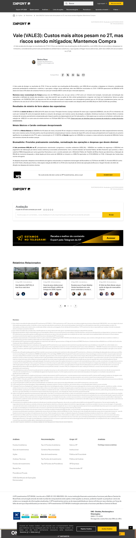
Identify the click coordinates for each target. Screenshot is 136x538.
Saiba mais (34, 532)
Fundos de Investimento (21, 464)
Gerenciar (23, 532)
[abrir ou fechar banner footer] (131, 527)
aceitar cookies (107, 529)
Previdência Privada (20, 473)
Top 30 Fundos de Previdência (52, 464)
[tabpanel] (26, 283)
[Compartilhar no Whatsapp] (73, 75)
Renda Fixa (17, 468)
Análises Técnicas (19, 459)
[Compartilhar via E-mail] (83, 75)
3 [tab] (71, 306)
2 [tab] (68, 306)
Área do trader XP (75, 468)
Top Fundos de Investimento (51, 459)
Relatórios (29, 15)
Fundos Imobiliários (20, 445)
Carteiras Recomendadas (50, 450)
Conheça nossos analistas (107, 445)
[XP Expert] (21, 3)
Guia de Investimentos (21, 450)
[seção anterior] (60, 305)
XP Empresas (74, 464)
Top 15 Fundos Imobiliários (50, 445)
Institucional (73, 450)
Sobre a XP (73, 445)
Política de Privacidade (77, 454)
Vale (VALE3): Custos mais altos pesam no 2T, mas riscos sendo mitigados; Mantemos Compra (65, 15)
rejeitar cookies (86, 529)
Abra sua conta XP (116, 3)
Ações (20, 15)
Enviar (111, 215)
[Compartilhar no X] (68, 75)
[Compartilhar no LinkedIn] (78, 75)
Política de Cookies (76, 459)
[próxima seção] (75, 305)
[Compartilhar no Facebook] (63, 75)
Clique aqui (108, 175)
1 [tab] (65, 306)
